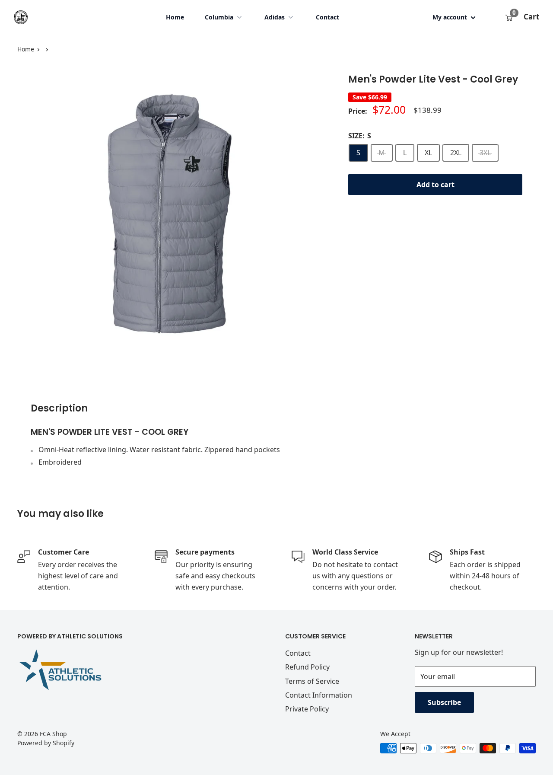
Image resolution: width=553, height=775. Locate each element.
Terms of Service (312, 681)
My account (450, 17)
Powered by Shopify (45, 743)
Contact (327, 17)
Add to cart (435, 184)
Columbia (219, 17)
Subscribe (444, 702)
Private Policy (307, 709)
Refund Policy (307, 667)
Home (175, 17)
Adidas (274, 17)
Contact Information (318, 695)
